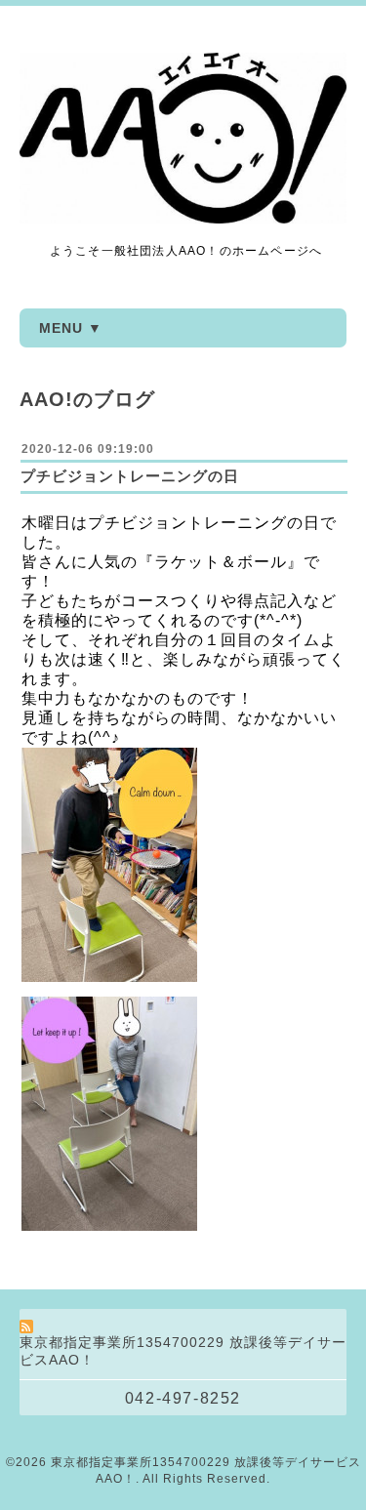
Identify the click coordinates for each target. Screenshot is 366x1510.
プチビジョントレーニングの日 (129, 476)
